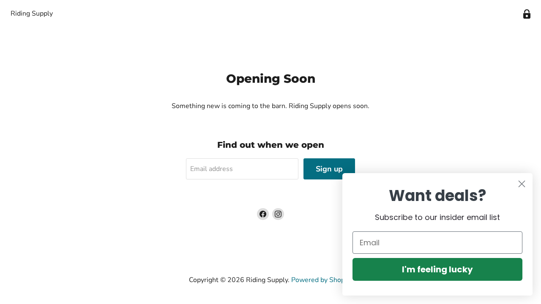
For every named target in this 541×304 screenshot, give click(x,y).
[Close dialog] (521, 183)
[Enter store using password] (527, 14)
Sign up (329, 169)
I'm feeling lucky (437, 269)
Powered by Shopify (321, 280)
